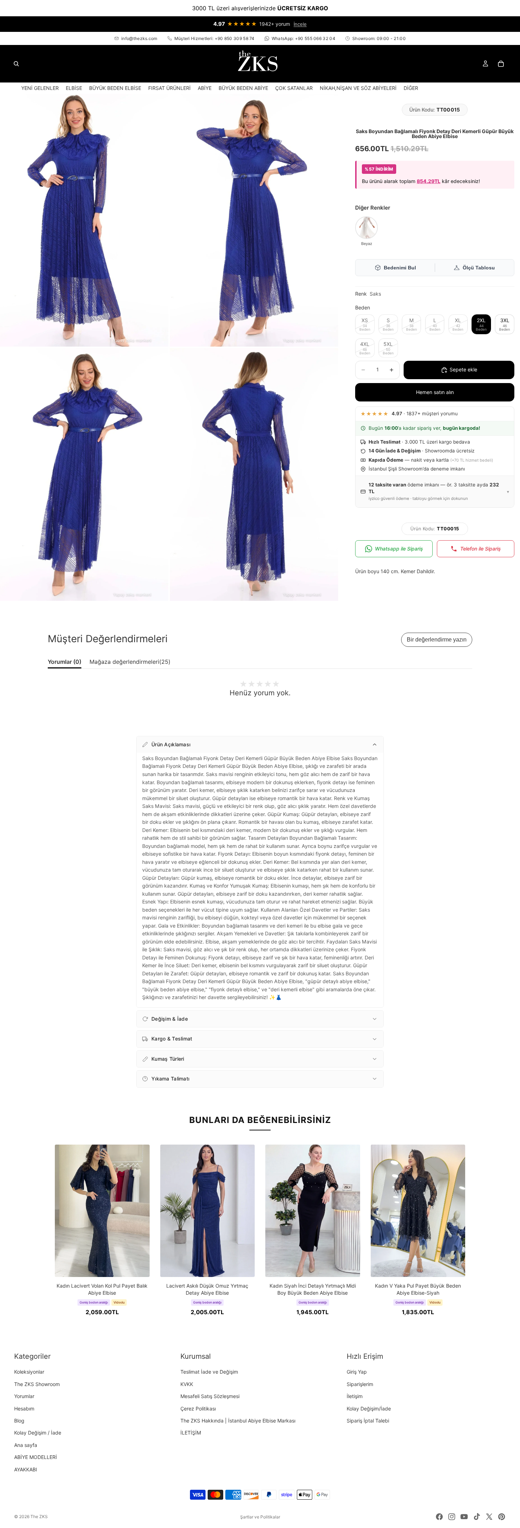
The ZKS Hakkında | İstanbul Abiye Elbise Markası (237, 1421)
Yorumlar (24, 1396)
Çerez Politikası (198, 1409)
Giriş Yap (357, 1372)
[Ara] (16, 64)
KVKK (186, 1384)
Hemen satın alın (435, 392)
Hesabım (24, 1409)
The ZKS (39, 1516)
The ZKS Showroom (37, 1384)
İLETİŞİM (190, 1433)
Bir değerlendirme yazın (437, 640)
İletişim (355, 1396)
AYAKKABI (25, 1469)
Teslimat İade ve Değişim (209, 1372)
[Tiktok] (477, 1516)
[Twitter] (489, 1516)
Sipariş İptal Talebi (368, 1421)
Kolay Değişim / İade (37, 1433)
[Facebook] (439, 1516)
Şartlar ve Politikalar (260, 1517)
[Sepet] (501, 64)
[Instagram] (451, 1516)
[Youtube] (464, 1516)
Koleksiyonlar (29, 1372)
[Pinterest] (501, 1516)
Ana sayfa (25, 1445)
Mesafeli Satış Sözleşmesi (209, 1396)
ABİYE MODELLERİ (35, 1457)
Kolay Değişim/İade (369, 1409)
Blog (19, 1421)
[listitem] (411, 88)
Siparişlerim (360, 1384)
